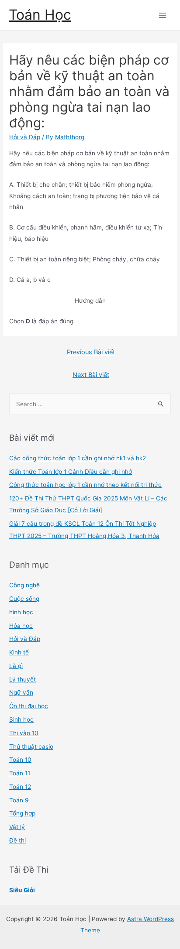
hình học (21, 612)
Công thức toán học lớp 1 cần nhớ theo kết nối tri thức (85, 484)
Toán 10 (20, 759)
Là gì (16, 665)
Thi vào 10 (23, 733)
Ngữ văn (21, 692)
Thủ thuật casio (31, 746)
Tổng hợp (22, 813)
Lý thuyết (22, 679)
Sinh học (21, 719)
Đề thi (17, 840)
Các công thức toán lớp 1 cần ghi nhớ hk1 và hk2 (77, 458)
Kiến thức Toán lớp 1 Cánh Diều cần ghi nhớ (70, 471)
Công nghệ (24, 585)
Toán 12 (20, 786)
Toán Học (40, 14)
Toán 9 (19, 800)
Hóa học (21, 625)
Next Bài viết (91, 375)
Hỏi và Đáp (24, 137)
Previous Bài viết (91, 352)
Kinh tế (19, 652)
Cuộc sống (24, 598)
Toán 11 (19, 773)
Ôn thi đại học (28, 705)
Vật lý (17, 826)
